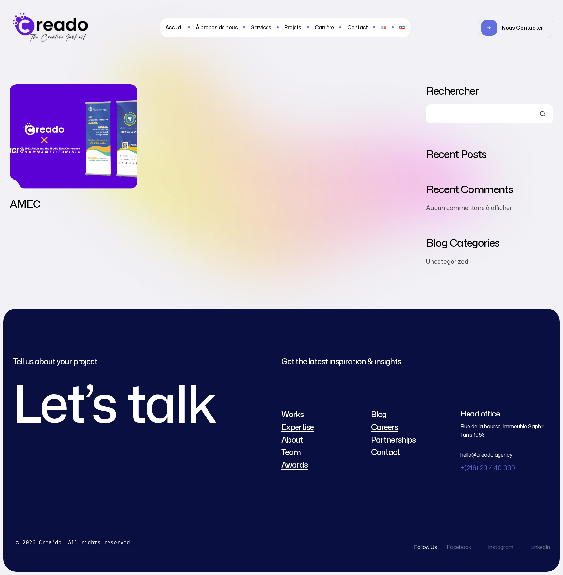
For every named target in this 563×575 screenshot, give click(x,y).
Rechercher (452, 90)
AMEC (25, 203)
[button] (516, 28)
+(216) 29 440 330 (487, 467)
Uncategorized (447, 261)
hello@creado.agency (486, 454)
